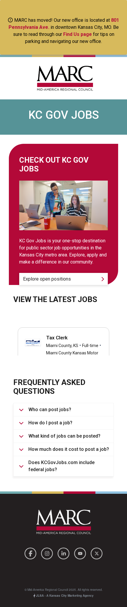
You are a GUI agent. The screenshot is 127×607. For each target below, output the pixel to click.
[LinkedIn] (64, 552)
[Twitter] (96, 552)
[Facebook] (31, 552)
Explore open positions (47, 279)
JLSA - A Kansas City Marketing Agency (64, 595)
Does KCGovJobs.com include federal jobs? (61, 466)
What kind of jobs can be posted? (64, 436)
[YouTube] (81, 552)
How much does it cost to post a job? (68, 449)
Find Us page (77, 34)
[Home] (63, 78)
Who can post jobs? (49, 409)
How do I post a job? (50, 423)
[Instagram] (48, 552)
